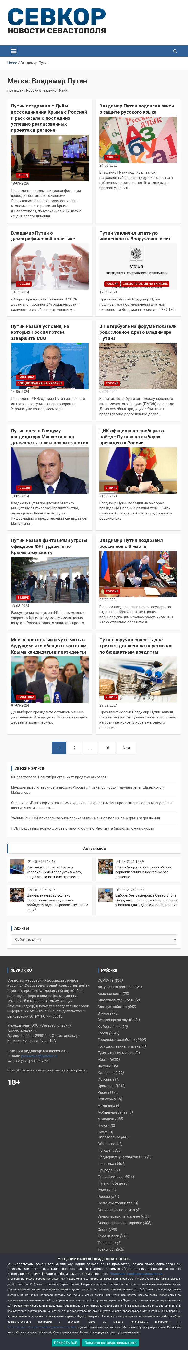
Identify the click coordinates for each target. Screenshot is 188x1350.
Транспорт (106, 1249)
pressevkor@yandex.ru (39, 1056)
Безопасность (110, 993)
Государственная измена (119, 1046)
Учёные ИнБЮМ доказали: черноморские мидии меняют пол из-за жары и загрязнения (85, 818)
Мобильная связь (113, 1112)
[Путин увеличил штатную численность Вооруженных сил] (138, 266)
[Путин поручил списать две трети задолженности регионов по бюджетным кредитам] (138, 679)
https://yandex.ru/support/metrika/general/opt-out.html (42, 1327)
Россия (112, 157)
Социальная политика (116, 1210)
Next (126, 748)
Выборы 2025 (109, 1026)
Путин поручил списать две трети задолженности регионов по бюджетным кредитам (136, 645)
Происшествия (110, 1177)
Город (22, 175)
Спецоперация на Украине (145, 284)
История (105, 1079)
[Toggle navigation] (13, 51)
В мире (111, 488)
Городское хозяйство (116, 1040)
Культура (105, 1099)
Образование (109, 1137)
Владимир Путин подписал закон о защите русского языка (136, 109)
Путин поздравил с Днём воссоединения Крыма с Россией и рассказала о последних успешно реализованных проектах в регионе (49, 118)
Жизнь (103, 1059)
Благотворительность (116, 1000)
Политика (25, 377)
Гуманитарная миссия (116, 1053)
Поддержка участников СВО (122, 1157)
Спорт (103, 1229)
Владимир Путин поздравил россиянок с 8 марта (131, 543)
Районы (104, 1190)
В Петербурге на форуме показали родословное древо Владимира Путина (138, 332)
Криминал (106, 1086)
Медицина (106, 1106)
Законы (104, 1066)
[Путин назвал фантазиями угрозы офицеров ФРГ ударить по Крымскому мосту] (50, 580)
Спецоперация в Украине (119, 1216)
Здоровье (106, 1073)
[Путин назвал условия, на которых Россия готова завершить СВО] (50, 366)
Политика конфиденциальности (136, 1273)
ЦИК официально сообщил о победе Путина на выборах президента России (131, 437)
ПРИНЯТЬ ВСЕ (65, 1343)
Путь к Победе (110, 1183)
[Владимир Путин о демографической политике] (50, 266)
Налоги (104, 1125)
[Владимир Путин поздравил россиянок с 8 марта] (138, 574)
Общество (106, 1144)
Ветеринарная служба (116, 1020)
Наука (103, 1132)
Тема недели (108, 1236)
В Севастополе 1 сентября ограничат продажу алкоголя (58, 777)
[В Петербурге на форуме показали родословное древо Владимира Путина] (138, 366)
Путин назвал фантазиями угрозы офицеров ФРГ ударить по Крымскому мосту (49, 546)
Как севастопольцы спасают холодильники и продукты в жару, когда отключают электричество (54, 872)
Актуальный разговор (116, 987)
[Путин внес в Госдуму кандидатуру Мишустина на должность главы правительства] (50, 470)
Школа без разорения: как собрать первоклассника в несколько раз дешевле (143, 872)
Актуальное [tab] (94, 848)
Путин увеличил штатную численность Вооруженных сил (135, 236)
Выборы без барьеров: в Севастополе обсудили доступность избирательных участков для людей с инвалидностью (146, 900)
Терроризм (107, 1243)
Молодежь (107, 1119)
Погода (104, 1150)
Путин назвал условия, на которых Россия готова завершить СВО (40, 332)
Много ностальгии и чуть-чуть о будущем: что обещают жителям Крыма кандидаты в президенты (49, 645)
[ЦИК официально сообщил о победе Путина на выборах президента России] (138, 470)
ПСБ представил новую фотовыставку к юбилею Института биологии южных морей (82, 828)
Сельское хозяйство (115, 1203)
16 (107, 748)
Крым (102, 1092)
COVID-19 (106, 980)
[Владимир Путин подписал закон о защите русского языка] (138, 139)
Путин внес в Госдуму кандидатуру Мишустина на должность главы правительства (49, 437)
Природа (105, 1170)
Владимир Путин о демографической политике (43, 236)
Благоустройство (112, 1007)
